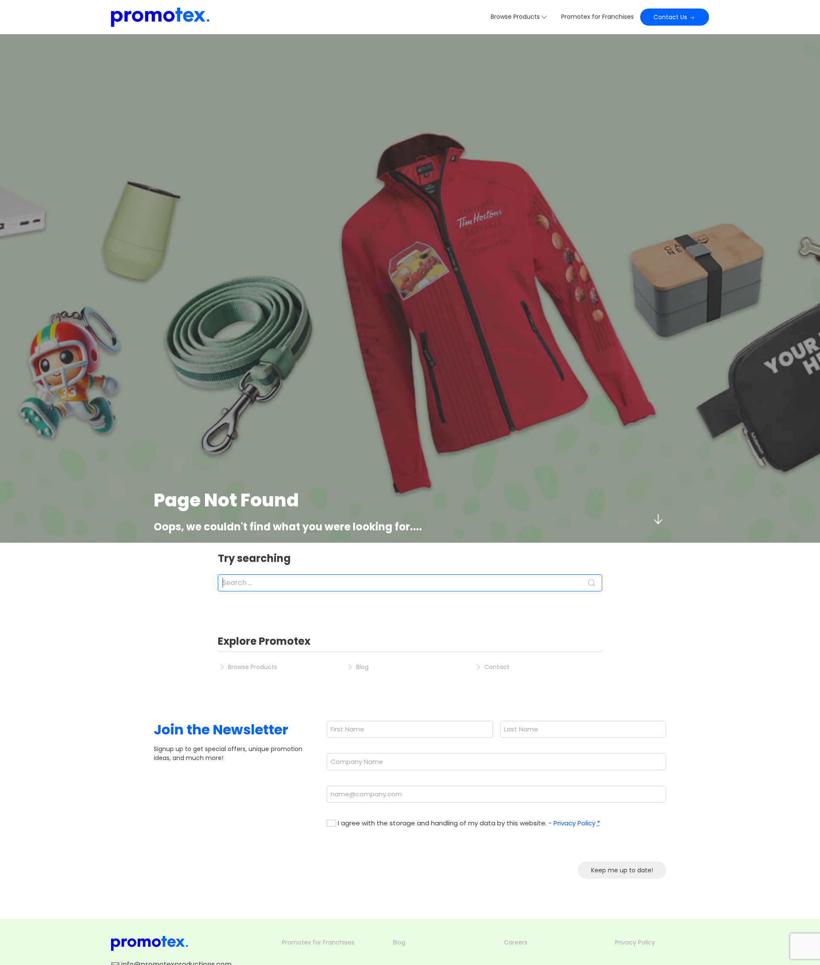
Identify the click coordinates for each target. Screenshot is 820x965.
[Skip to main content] (657, 519)
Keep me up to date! (622, 870)
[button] (519, 17)
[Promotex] (160, 17)
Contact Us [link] (671, 17)
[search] (410, 582)
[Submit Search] (591, 582)
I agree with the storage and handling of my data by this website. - (469, 823)
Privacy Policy (574, 823)
